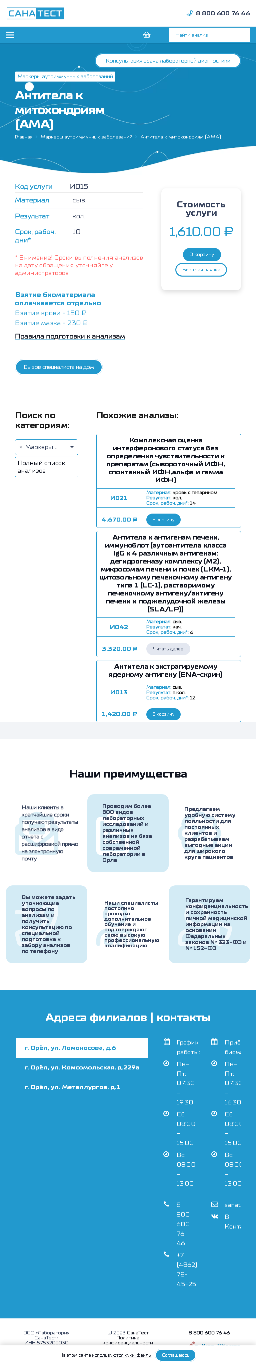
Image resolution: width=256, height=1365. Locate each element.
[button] (163, 520)
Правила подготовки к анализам (70, 336)
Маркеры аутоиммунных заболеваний (86, 137)
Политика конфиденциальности (128, 1340)
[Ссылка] (35, 13)
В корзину (202, 254)
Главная (24, 137)
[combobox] (46, 447)
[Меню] (10, 35)
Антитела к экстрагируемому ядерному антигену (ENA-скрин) (165, 670)
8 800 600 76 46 (183, 1224)
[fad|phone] (190, 13)
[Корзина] (146, 35)
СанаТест (138, 1333)
